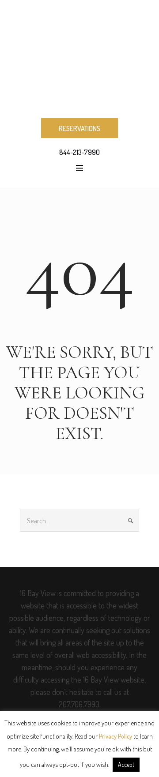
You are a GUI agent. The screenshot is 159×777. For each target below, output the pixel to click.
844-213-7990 (79, 152)
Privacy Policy (115, 736)
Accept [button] (126, 764)
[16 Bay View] (79, 58)
